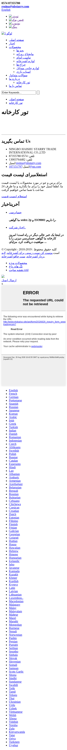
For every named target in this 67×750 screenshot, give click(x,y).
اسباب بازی (23, 71)
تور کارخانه (23, 82)
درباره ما (14, 78)
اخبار (12, 43)
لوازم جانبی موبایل (27, 68)
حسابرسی (15, 212)
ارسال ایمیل (8, 280)
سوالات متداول (18, 75)
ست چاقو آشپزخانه (13, 256)
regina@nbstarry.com (15, 6)
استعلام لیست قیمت (14, 196)
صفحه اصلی (16, 39)
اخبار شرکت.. (17, 227)
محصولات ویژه (18, 263)
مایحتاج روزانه (25, 54)
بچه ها (20, 50)
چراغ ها (21, 64)
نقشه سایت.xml (18, 270)
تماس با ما (15, 85)
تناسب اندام (23, 57)
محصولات (15, 47)
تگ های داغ (16, 266)
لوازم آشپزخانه (25, 61)
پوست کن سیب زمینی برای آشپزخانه (29, 252)
